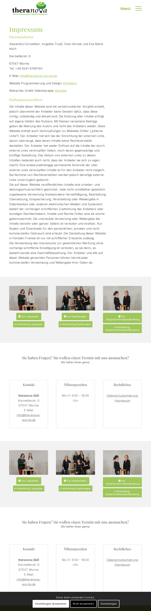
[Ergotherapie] (75, 298)
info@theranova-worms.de (38, 76)
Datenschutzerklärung (122, 395)
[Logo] (29, 8)
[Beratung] (122, 298)
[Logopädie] (28, 298)
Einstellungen (109, 603)
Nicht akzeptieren (83, 603)
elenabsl (61, 90)
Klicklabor (70, 83)
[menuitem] (137, 8)
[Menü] (137, 8)
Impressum (122, 400)
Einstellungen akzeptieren (50, 603)
